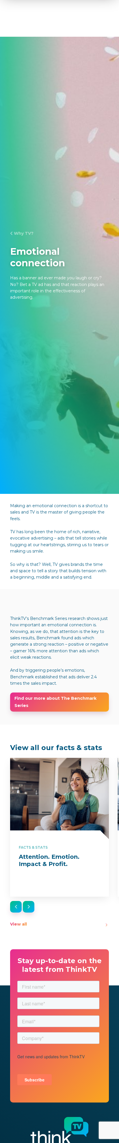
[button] (16, 907)
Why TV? (24, 233)
